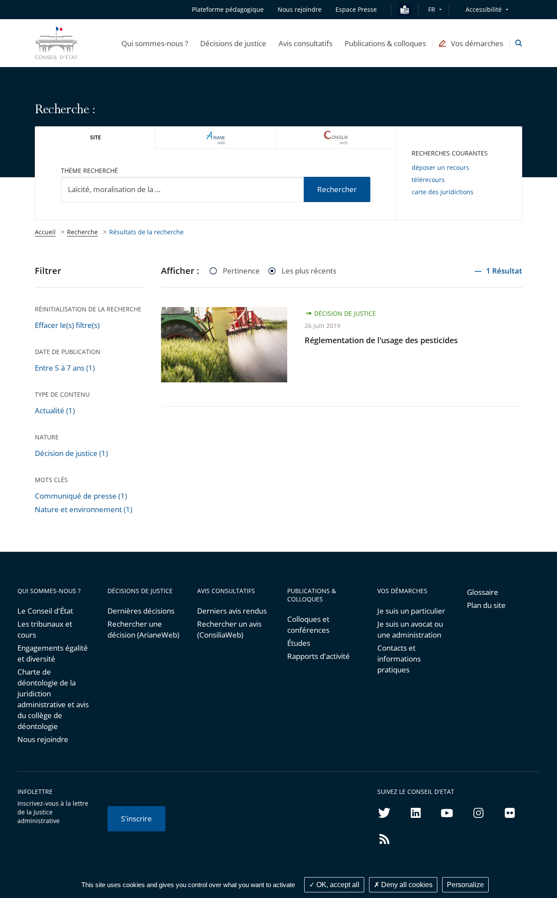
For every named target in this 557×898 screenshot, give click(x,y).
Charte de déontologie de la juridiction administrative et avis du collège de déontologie (53, 699)
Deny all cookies (406, 884)
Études (298, 643)
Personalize (465, 884)
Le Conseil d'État (45, 611)
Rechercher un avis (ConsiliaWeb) (229, 629)
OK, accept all (337, 884)
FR (431, 9)
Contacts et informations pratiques (399, 659)
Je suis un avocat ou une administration (410, 629)
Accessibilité (484, 9)
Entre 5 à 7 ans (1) (65, 368)
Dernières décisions (140, 611)
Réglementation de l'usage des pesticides (381, 340)
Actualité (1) (55, 410)
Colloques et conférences (308, 624)
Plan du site (486, 605)
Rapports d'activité (318, 656)
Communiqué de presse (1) (81, 496)
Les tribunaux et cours (44, 629)
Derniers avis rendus (232, 611)
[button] (154, 43)
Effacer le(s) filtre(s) (67, 325)
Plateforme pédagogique (228, 9)
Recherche (82, 232)
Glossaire (482, 592)
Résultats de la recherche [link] (146, 232)
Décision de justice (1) (71, 453)
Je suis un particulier (411, 611)
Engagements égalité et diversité (52, 653)
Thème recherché (89, 170)
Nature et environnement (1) (83, 509)
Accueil (45, 232)
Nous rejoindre (42, 739)
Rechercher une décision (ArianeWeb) (143, 629)
